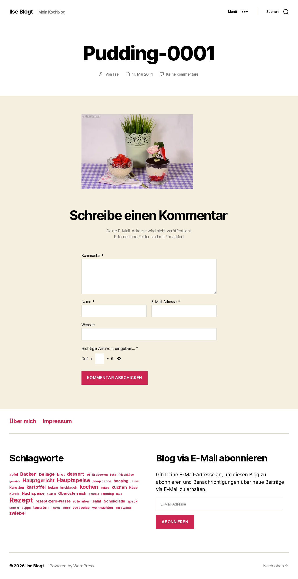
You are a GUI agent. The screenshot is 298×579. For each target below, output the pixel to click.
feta (113, 474)
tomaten (40, 507)
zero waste (123, 507)
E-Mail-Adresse (165, 302)
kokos (105, 487)
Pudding (107, 493)
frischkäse (126, 474)
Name (87, 302)
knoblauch (68, 487)
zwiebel (17, 513)
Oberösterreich (72, 493)
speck (132, 501)
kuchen (119, 487)
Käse (133, 487)
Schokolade (114, 501)
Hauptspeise (73, 480)
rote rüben (81, 501)
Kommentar (92, 256)
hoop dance (102, 481)
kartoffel (36, 487)
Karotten (16, 487)
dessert (75, 474)
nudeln (51, 493)
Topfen (55, 507)
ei (88, 474)
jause (135, 481)
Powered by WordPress (71, 565)
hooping (121, 481)
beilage (47, 474)
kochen (89, 487)
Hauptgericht (38, 480)
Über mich (22, 421)
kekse (53, 487)
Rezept (21, 500)
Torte (66, 507)
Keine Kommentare (182, 74)
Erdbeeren (100, 474)
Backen (28, 474)
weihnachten (102, 507)
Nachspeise (33, 493)
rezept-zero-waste (52, 501)
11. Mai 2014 (142, 74)
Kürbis (14, 493)
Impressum (57, 421)
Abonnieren (175, 522)
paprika (94, 493)
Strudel (14, 507)
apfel (13, 474)
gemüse (14, 481)
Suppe (26, 507)
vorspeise (81, 508)
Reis (119, 493)
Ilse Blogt (21, 11)
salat (97, 501)
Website (88, 324)
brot (60, 474)
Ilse (116, 74)
